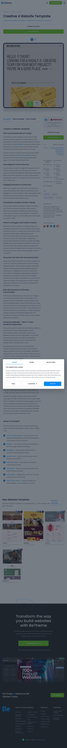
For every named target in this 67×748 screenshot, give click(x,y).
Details (31, 362)
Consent (14, 362)
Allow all (52, 384)
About (50, 362)
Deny (13, 384)
